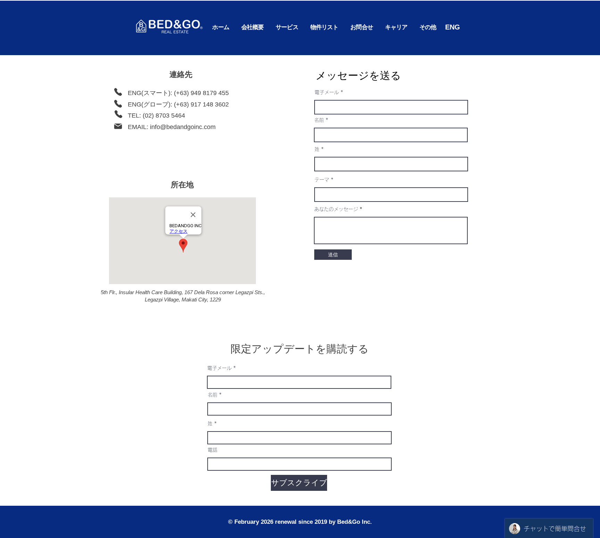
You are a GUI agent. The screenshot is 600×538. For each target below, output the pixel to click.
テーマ (322, 179)
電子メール (327, 92)
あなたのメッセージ (336, 209)
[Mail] (118, 126)
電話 (212, 449)
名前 (319, 120)
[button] (287, 27)
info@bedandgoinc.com (183, 126)
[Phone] (118, 91)
